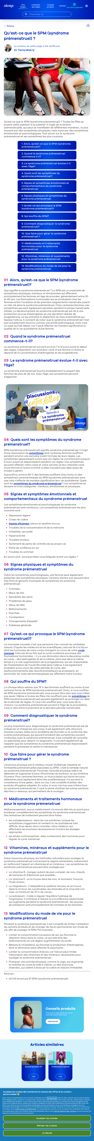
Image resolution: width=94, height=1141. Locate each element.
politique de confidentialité (25, 1109)
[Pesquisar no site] (26, 14)
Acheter (62, 6)
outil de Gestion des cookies (65, 1111)
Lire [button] (33, 1076)
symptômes (36, 453)
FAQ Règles (23, 6)
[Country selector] (86, 6)
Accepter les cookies (47, 1118)
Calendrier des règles (35, 6)
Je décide (47, 1133)
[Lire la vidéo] (47, 407)
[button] (47, 145)
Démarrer (53, 1021)
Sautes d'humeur (19, 523)
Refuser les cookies (47, 1125)
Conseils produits (50, 6)
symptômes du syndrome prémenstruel (37, 483)
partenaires (52, 1098)
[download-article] (88, 25)
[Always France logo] (9, 6)
